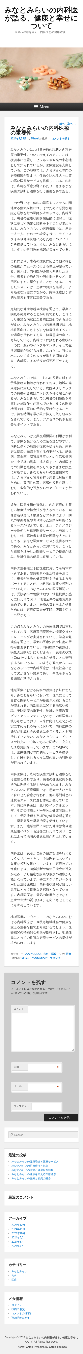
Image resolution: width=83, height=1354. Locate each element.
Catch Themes (58, 1346)
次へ (72, 123)
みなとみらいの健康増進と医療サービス (35, 1161)
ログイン (16, 1305)
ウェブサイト (21, 1106)
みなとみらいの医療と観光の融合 (31, 1178)
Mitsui (35, 138)
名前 (16, 1066)
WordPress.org (20, 1317)
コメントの (21, 1313)
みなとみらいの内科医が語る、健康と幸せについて (41, 18)
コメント (19, 1008)
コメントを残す (61, 138)
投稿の (18, 1309)
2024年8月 (17, 1241)
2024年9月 (17, 1237)
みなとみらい (33, 953)
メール (18, 1086)
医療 (54, 953)
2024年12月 (18, 1224)
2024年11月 (18, 1229)
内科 (46, 953)
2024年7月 (17, 1245)
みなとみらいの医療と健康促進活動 (32, 1170)
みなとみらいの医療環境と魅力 (29, 1165)
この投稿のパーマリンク (46, 958)
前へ (60, 123)
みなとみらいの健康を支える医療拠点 (33, 1174)
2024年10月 (18, 1233)
